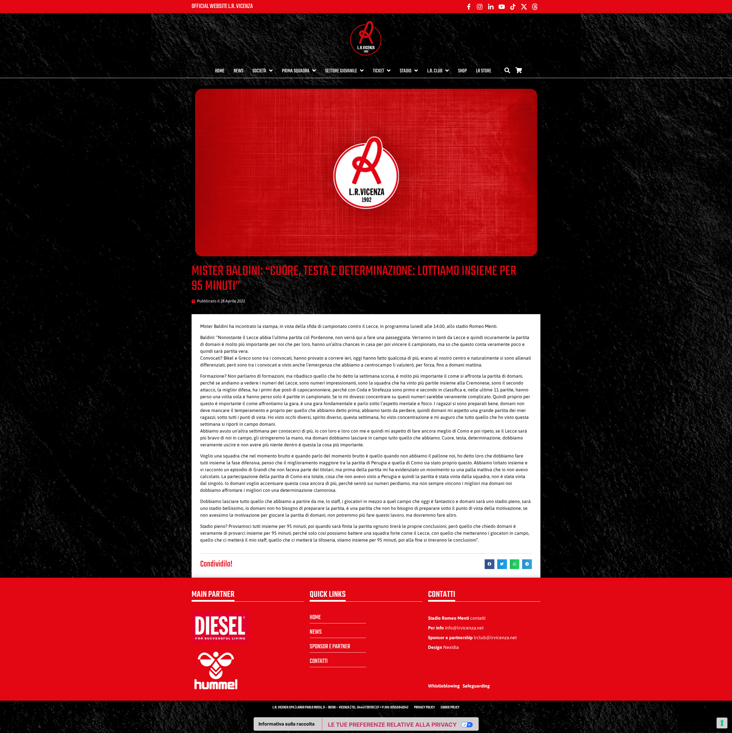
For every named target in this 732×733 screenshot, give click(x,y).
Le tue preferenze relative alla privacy (392, 724)
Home (219, 71)
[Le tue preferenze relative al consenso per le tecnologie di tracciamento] (722, 723)
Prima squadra (295, 71)
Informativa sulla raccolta (286, 724)
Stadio (405, 71)
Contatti (319, 661)
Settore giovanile (341, 71)
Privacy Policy (424, 707)
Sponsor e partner (330, 646)
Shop (462, 71)
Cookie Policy (450, 707)
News (238, 71)
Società (259, 71)
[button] (489, 564)
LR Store (483, 71)
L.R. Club (434, 71)
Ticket (378, 71)
